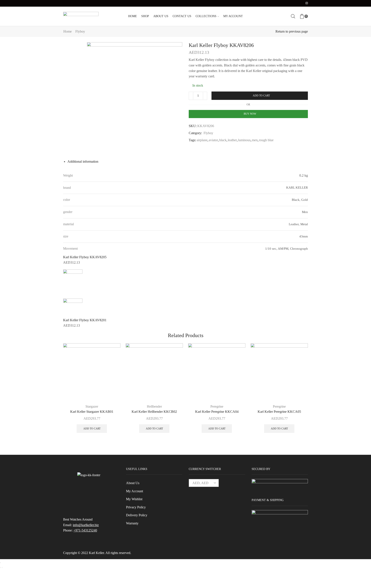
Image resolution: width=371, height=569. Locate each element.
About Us (160, 16)
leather (232, 140)
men (255, 140)
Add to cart (261, 95)
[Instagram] (307, 3)
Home (132, 16)
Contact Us (182, 16)
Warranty (132, 523)
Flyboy (80, 31)
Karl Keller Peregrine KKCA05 (279, 411)
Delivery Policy (136, 515)
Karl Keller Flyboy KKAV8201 (84, 320)
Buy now (250, 113)
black (223, 140)
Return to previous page (291, 31)
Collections (206, 16)
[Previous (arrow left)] (0, 567)
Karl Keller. (97, 553)
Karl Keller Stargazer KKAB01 (91, 411)
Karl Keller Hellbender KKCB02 (154, 411)
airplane (202, 140)
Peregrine (216, 406)
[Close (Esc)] (0, 562)
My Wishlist (134, 499)
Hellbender (154, 406)
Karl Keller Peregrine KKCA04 (217, 411)
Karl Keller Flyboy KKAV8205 (84, 257)
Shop (145, 16)
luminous (244, 140)
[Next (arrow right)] (2, 567)
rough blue (266, 140)
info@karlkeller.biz (86, 525)
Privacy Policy (136, 507)
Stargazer (91, 406)
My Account (233, 16)
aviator (213, 140)
